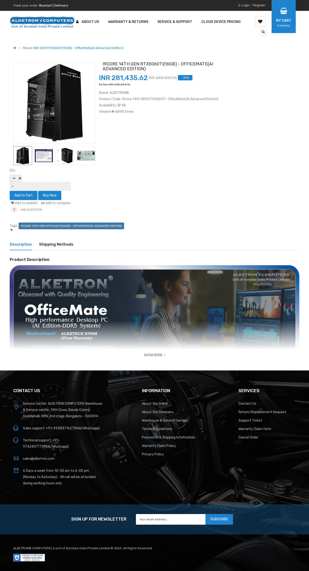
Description (21, 244)
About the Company (158, 412)
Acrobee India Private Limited (88, 548)
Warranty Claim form (255, 429)
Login (245, 5)
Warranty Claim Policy (159, 446)
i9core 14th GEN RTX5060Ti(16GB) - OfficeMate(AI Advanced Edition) (73, 48)
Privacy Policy (153, 454)
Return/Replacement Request (262, 412)
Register (259, 5)
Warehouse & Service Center (164, 420)
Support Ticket (250, 420)
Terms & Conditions (157, 429)
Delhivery (61, 5)
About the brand (155, 404)
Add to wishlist (26, 203)
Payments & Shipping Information (168, 437)
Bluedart (45, 5)
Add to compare (57, 203)
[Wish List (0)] (260, 21)
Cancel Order (248, 437)
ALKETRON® (119, 93)
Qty (12, 170)
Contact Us (247, 404)
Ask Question (31, 209)
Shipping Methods (56, 244)
